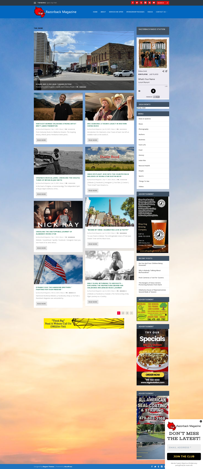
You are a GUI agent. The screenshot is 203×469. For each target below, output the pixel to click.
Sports (141, 176)
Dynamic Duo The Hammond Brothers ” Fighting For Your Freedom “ (54, 288)
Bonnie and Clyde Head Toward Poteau (54, 84)
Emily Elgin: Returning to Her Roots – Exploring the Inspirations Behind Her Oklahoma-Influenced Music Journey (105, 285)
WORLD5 (50, 3)
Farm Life (142, 145)
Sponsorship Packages (135, 12)
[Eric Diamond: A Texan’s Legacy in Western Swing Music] (109, 107)
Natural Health (144, 166)
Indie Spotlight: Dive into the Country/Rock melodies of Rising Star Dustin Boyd (108, 175)
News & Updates (145, 119)
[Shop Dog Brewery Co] (153, 225)
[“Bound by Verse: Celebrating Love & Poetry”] (109, 212)
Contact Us (161, 12)
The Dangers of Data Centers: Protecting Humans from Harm (150, 284)
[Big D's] (153, 357)
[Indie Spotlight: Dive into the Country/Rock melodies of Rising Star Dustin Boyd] (109, 159)
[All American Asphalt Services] (153, 428)
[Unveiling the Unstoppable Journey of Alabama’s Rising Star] (58, 214)
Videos (150, 12)
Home (95, 12)
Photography (143, 129)
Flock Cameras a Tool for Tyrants (151, 278)
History (67, 87)
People (72, 87)
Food (140, 150)
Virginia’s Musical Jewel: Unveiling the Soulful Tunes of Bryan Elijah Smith (58, 179)
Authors (142, 134)
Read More (41, 140)
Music (61, 129)
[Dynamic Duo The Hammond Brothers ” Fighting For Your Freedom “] (58, 269)
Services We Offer (116, 12)
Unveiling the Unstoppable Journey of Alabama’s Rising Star (54, 233)
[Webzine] (84, 323)
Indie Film (142, 160)
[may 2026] (153, 108)
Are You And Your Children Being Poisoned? (151, 264)
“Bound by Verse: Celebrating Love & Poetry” (108, 230)
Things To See (144, 181)
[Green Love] (153, 312)
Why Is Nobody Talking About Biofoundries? (150, 271)
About (103, 12)
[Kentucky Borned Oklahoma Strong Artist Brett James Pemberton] (58, 107)
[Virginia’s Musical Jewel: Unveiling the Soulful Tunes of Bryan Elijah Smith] (58, 161)
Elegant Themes (48, 467)
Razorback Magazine (48, 87)
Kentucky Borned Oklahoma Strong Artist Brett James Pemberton (56, 125)
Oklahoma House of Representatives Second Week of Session (152, 291)
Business (142, 140)
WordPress (68, 467)
